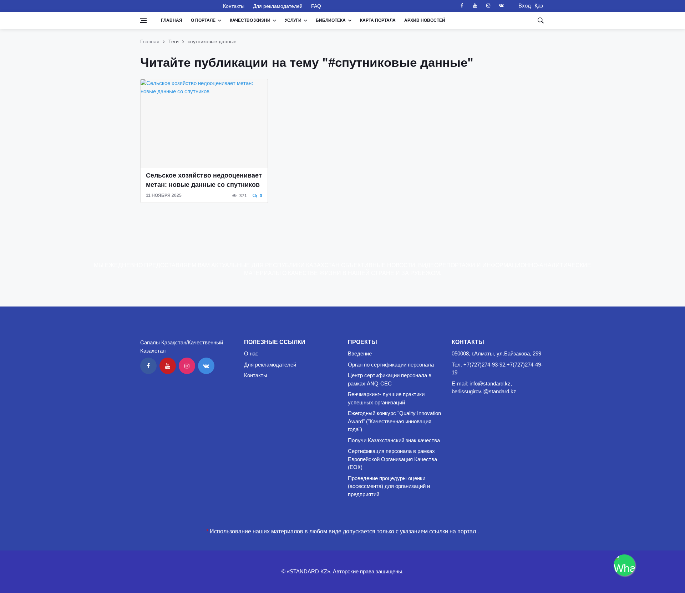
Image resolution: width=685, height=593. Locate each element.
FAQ (316, 6)
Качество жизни (250, 20)
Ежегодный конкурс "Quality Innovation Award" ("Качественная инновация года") (394, 421)
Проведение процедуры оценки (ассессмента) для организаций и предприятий (389, 486)
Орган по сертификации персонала (391, 365)
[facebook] (461, 5)
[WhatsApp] (624, 565)
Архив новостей (424, 20)
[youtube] (475, 5)
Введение (360, 353)
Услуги (293, 20)
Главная (171, 20)
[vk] (501, 5)
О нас (251, 353)
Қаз (538, 6)
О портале (203, 20)
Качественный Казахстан (177, 5)
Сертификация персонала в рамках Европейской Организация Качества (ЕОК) (392, 459)
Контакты (233, 6)
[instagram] (488, 5)
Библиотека (331, 20)
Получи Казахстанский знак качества (394, 440)
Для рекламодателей (278, 6)
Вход (522, 6)
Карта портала (378, 20)
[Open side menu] (143, 20)
